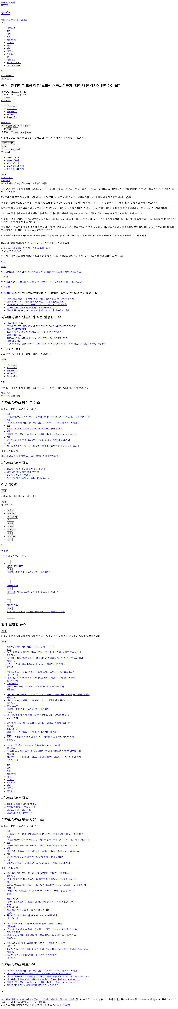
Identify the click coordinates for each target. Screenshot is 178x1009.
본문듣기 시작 (8, 143)
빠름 (29, 132)
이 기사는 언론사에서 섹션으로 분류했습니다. (26, 248)
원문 (5, 97)
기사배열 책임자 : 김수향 (63, 999)
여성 (15, 129)
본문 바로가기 (8, 2)
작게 (17, 157)
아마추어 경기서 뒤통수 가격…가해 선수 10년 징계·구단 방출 (37, 304)
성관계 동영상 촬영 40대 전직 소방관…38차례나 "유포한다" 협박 (38, 310)
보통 (22, 132)
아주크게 (19, 166)
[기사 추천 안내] (24, 349)
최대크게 (19, 169)
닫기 (3, 261)
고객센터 (45, 999)
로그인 (4, 999)
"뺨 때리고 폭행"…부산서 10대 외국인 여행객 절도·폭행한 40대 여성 (40, 299)
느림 (16, 132)
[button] (12, 105)
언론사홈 (5, 287)
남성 (9, 129)
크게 (17, 163)
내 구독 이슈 (7, 505)
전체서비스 (13, 999)
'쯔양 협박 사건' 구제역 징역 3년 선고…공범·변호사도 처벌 (35, 301)
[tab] (11, 28)
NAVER (67, 1005)
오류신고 (36, 999)
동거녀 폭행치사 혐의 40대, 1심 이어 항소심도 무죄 (32, 307)
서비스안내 (25, 999)
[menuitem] (92, 105)
